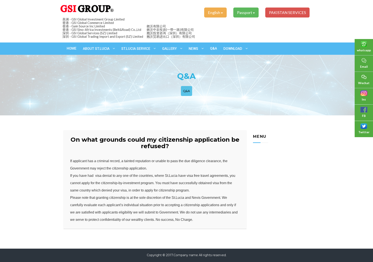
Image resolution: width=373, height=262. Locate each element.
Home (71, 48)
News (193, 49)
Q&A (213, 48)
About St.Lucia (96, 49)
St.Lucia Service (135, 49)
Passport (245, 12)
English (214, 12)
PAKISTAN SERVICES (287, 12)
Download (232, 49)
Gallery (169, 49)
